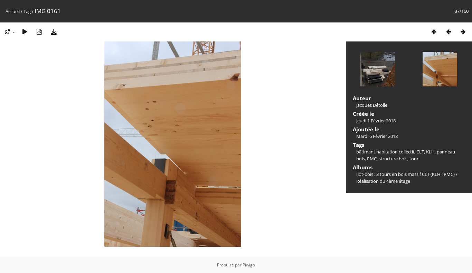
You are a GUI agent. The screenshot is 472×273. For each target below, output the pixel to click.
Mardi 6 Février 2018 (377, 136)
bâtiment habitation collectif (385, 152)
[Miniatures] (434, 32)
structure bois (393, 159)
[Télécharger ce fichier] (53, 32)
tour (413, 159)
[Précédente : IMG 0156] (448, 32)
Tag (27, 11)
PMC (372, 159)
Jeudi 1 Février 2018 (376, 120)
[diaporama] (24, 32)
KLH (430, 152)
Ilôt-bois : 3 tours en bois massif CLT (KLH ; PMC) (405, 174)
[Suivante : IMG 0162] (463, 32)
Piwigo (249, 265)
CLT (420, 152)
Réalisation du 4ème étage (383, 181)
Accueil (13, 11)
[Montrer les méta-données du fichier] (39, 32)
